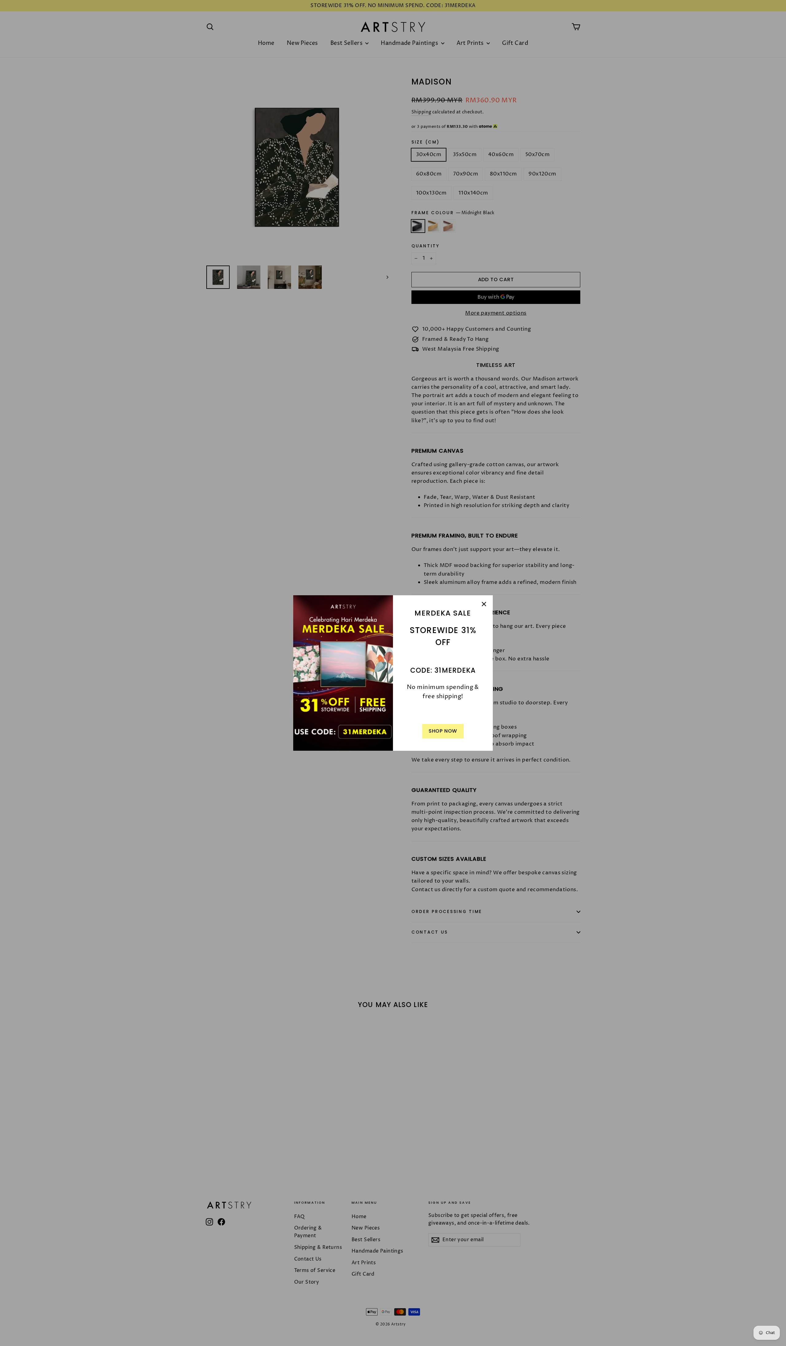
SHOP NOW (443, 730)
